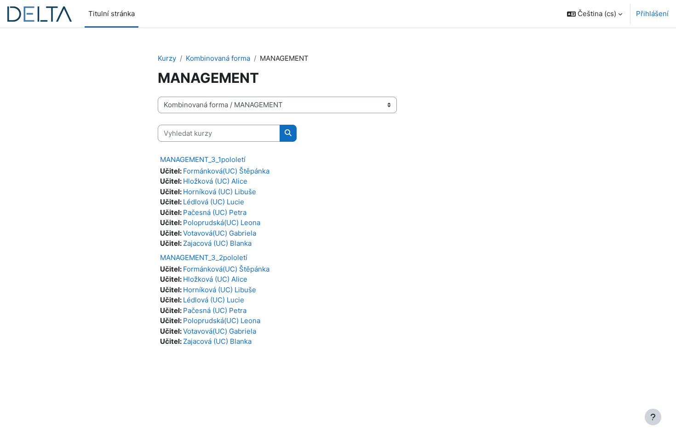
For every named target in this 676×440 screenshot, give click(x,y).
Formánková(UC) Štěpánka (226, 171)
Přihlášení (652, 13)
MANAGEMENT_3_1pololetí (203, 159)
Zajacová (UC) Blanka (217, 243)
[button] (594, 14)
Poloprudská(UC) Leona (221, 222)
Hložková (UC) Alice (215, 181)
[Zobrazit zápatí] (653, 417)
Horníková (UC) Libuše (219, 191)
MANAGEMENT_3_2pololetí (203, 257)
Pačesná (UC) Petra (214, 212)
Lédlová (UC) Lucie (213, 201)
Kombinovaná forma (218, 58)
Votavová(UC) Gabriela (219, 233)
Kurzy (167, 58)
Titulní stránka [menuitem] (111, 13)
